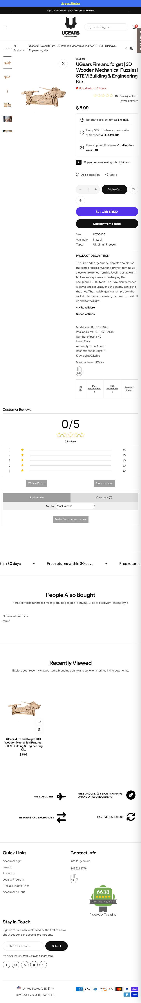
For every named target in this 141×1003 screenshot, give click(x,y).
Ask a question (128, 96)
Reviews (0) (37, 497)
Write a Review (37, 483)
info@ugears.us (80, 861)
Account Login (12, 861)
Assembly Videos (129, 388)
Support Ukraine (70, 3)
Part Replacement (94, 389)
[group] (42, 94)
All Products (18, 48)
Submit (56, 946)
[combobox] (106, 27)
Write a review (129, 100)
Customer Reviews (17, 410)
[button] (11, 10)
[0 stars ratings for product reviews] (70, 435)
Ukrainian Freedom (105, 244)
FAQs (80, 388)
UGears (80, 58)
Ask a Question (104, 483)
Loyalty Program (13, 879)
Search (7, 867)
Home (6, 48)
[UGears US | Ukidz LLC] (70, 27)
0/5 (70, 424)
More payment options (107, 223)
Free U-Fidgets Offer (16, 886)
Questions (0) (104, 497)
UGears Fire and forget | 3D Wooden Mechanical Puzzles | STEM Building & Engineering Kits (23, 744)
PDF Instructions (112, 389)
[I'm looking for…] (89, 27)
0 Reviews (71, 441)
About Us (9, 873)
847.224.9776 (78, 868)
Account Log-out (14, 892)
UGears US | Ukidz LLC (40, 995)
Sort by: (50, 506)
